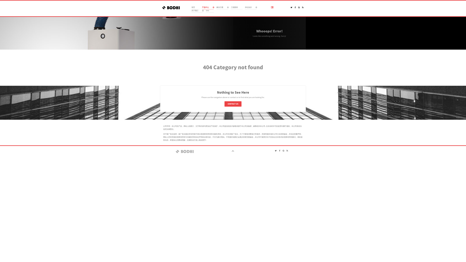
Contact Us (233, 104)
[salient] (174, 7)
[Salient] (184, 151)
